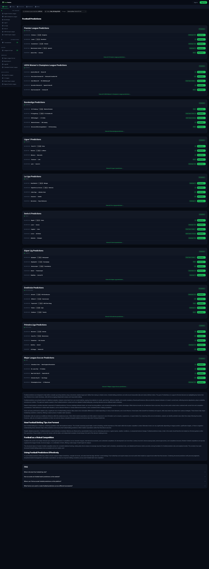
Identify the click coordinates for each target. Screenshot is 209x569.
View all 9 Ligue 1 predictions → (114, 168)
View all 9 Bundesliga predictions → (115, 131)
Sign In (196, 2)
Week (38, 6)
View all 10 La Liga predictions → (115, 205)
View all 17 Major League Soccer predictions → (114, 386)
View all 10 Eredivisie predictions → (115, 316)
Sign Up (203, 2)
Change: (64, 11)
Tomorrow (21, 6)
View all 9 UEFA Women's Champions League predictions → (115, 94)
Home (5, 6)
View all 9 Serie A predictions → (114, 242)
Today (13, 6)
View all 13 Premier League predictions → (115, 57)
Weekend (30, 6)
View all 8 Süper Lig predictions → (115, 279)
